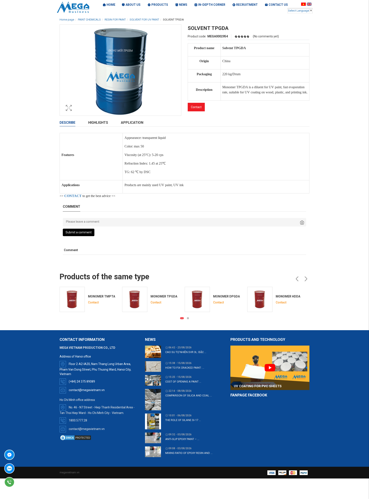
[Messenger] (21, 455)
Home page (67, 19)
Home (111, 4)
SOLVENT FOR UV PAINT (144, 19)
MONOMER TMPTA (101, 296)
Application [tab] (132, 123)
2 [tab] (188, 318)
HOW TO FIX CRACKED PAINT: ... (184, 367)
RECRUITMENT (247, 4)
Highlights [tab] (98, 123)
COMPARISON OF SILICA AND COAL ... (188, 395)
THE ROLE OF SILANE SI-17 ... (183, 420)
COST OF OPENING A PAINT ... (183, 381)
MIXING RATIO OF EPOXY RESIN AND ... (188, 453)
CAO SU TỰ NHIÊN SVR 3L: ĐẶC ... (185, 352)
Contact (196, 107)
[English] (310, 4)
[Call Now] (21, 482)
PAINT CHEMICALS (89, 19)
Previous (297, 279)
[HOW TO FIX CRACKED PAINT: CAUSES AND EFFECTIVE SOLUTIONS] (153, 366)
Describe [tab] (67, 123)
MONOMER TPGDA (164, 296)
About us (133, 4)
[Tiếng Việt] (304, 4)
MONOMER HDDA (288, 296)
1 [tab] (182, 318)
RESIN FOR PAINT (115, 19)
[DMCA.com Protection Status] (76, 437)
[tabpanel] (90, 299)
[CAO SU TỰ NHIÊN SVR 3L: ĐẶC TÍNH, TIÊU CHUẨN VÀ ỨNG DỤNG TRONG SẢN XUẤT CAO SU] (153, 351)
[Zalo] (21, 468)
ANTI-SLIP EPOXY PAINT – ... (182, 439)
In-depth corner (211, 4)
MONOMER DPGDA (226, 296)
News (183, 4)
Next (305, 279)
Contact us (278, 4)
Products (159, 4)
